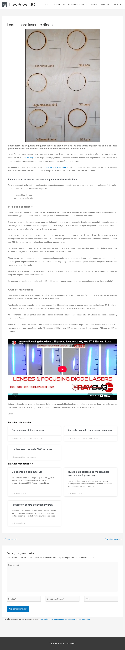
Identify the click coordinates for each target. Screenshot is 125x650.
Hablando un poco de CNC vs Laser (32, 449)
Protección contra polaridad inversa (32, 504)
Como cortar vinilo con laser (28, 430)
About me (105, 4)
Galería (94, 4)
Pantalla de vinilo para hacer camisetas (90, 430)
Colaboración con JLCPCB (27, 471)
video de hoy (27, 158)
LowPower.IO (22, 4)
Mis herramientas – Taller (74, 4)
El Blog (57, 4)
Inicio (47, 4)
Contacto (117, 4)
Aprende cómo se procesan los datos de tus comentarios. (65, 619)
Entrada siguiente (113, 539)
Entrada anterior (11, 539)
